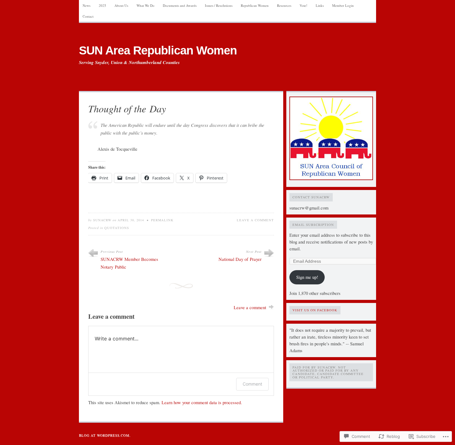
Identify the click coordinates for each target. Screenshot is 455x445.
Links (320, 5)
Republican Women (255, 5)
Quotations (116, 228)
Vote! (303, 5)
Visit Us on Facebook (314, 310)
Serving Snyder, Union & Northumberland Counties (129, 62)
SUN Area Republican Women (158, 50)
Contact (88, 16)
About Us (121, 5)
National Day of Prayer (240, 259)
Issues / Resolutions (218, 5)
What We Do (145, 5)
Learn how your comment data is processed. (202, 402)
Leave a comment (255, 220)
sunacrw (102, 220)
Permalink (162, 220)
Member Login (343, 5)
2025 (102, 5)
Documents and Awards (180, 5)
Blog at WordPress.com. (105, 435)
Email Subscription (313, 224)
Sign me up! (307, 277)
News (86, 5)
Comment (252, 384)
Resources (284, 5)
